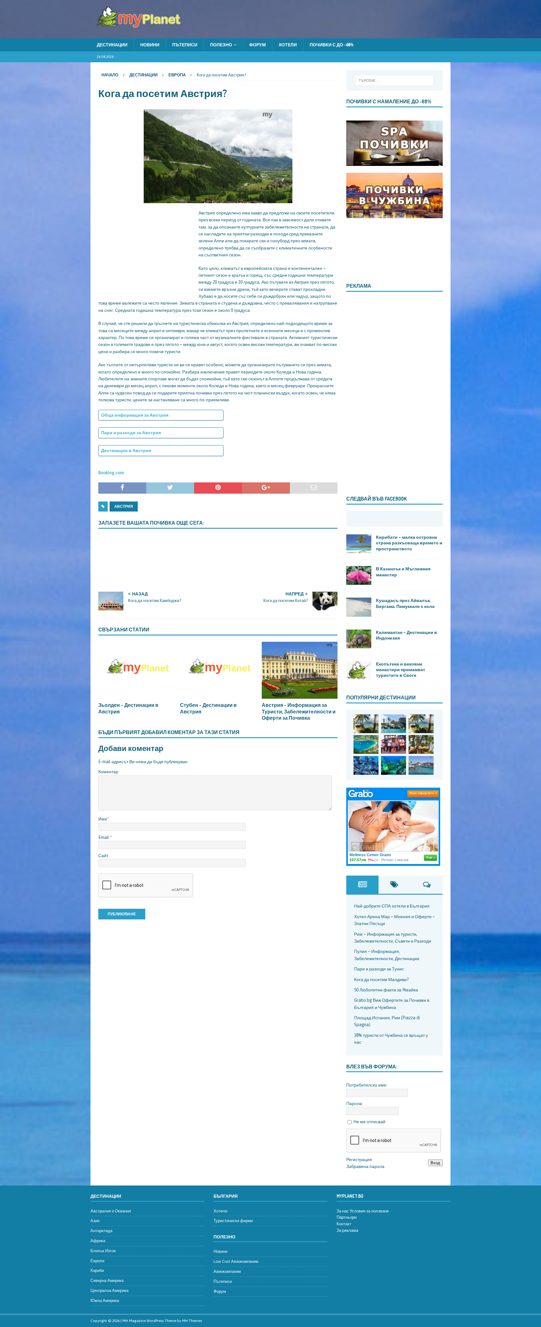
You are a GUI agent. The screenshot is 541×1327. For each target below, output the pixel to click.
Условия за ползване (369, 1211)
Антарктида (101, 1230)
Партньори (347, 1217)
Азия (95, 1220)
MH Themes (192, 1321)
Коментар (108, 771)
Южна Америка (104, 1300)
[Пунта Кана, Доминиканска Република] (421, 744)
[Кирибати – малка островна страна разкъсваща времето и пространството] (358, 543)
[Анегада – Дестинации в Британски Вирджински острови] (393, 723)
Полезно (221, 44)
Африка (97, 1240)
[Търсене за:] (394, 80)
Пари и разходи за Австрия (131, 432)
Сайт (103, 855)
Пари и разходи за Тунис (379, 968)
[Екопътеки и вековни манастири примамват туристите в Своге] (358, 670)
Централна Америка (109, 1290)
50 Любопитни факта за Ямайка (386, 989)
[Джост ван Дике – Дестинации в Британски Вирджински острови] (421, 723)
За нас (343, 1211)
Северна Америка (107, 1280)
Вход (435, 1162)
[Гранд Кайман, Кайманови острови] (421, 765)
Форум (257, 44)
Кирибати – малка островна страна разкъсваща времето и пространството (409, 542)
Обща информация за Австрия (134, 415)
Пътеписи (184, 44)
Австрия (123, 506)
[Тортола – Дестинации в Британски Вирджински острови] (366, 744)
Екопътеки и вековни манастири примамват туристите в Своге (400, 669)
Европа (97, 1260)
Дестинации (112, 44)
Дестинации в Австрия (126, 450)
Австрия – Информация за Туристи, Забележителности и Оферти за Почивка (299, 711)
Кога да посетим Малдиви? (381, 979)
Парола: (354, 1103)
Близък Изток (103, 1250)
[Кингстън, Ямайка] (393, 744)
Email (104, 837)
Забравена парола (365, 1166)
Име (102, 818)
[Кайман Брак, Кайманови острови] (393, 765)
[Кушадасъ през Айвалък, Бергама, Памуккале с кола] (358, 607)
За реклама (347, 1230)
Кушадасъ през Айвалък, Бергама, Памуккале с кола (405, 603)
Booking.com (111, 472)
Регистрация (359, 1159)
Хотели (288, 44)
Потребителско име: (366, 1085)
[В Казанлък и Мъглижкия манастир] (358, 575)
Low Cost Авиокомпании (236, 1261)
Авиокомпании (227, 1271)
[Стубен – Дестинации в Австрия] (218, 670)
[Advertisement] (145, 248)
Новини (149, 44)
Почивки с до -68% (331, 44)
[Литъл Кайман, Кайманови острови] (366, 765)
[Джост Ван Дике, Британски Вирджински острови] (366, 723)
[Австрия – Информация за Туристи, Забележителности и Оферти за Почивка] (299, 670)
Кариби (97, 1270)
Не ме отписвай (369, 1121)
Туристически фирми (233, 1220)
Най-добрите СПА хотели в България (392, 905)
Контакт (344, 1224)
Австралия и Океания (110, 1211)
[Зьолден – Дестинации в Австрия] (136, 670)
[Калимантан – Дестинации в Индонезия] (358, 639)
